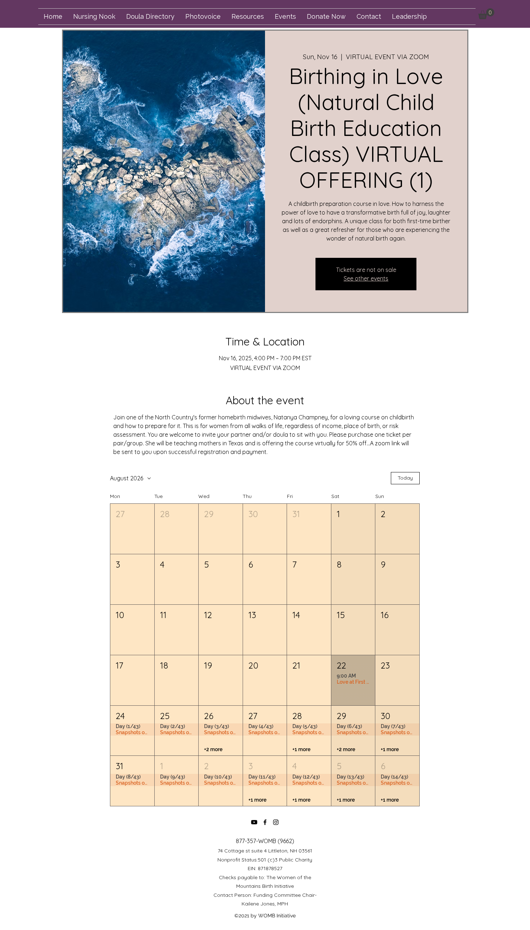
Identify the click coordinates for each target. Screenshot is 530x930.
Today (405, 478)
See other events (366, 278)
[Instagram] (275, 822)
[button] (486, 13)
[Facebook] (265, 822)
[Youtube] (254, 822)
